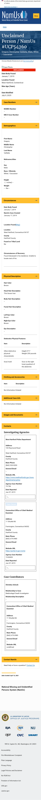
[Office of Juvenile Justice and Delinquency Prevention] (8, 736)
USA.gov (4, 786)
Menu (36, 16)
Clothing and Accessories (14, 377)
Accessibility (5, 750)
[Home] (15, 16)
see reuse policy (28, 61)
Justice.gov (5, 791)
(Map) (18, 225)
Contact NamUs (10, 659)
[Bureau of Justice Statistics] (20, 729)
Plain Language (6, 760)
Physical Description (12, 276)
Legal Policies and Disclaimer (11, 770)
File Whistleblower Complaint (11, 755)
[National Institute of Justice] (33, 727)
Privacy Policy (6, 765)
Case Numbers (10, 102)
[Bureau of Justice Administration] (7, 727)
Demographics (10, 126)
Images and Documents (13, 415)
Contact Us (31, 665)
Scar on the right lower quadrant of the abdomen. (28, 364)
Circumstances (10, 200)
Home (5, 27)
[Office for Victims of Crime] (20, 735)
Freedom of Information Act (11, 781)
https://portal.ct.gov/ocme (15, 551)
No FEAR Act (5, 776)
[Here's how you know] (20, 4)
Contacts (7, 426)
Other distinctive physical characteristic (10, 353)
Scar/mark (8, 362)
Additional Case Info (12, 398)
